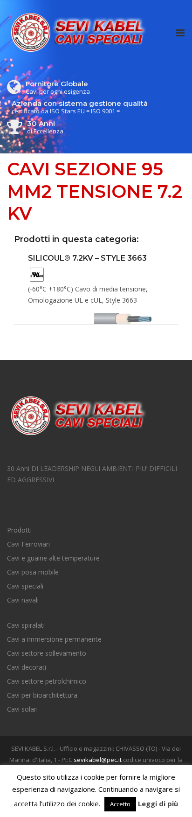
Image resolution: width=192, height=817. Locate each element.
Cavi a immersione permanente (54, 639)
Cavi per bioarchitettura (42, 695)
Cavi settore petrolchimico (46, 681)
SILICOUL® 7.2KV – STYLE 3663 (87, 258)
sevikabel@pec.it (98, 759)
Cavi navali (23, 599)
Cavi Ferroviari (28, 544)
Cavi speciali (25, 586)
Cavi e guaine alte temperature (53, 558)
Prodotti (19, 530)
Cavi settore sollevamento (46, 653)
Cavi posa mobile (33, 572)
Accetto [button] (120, 804)
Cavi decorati (26, 667)
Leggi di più (158, 803)
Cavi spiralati (26, 625)
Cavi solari (22, 709)
